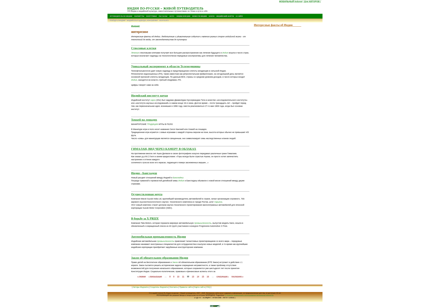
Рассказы (163, 16)
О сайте (239, 16)
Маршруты (139, 16)
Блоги (211, 16)
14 (198, 276)
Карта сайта (199, 287)
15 (203, 276)
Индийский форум (225, 16)
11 (183, 276)
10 (178, 276)
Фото (171, 16)
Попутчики (151, 16)
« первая (141, 276)
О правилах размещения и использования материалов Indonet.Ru (249, 295)
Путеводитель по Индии (121, 16)
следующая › (222, 276)
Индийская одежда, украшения (142, 20)
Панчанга (164, 20)
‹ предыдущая (155, 276)
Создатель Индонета (159, 287)
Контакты (174, 287)
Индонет (135, 26)
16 (208, 276)
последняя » (237, 276)
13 (193, 276)
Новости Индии (199, 16)
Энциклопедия (183, 16)
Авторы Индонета (140, 287)
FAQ (208, 287)
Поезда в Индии (117, 20)
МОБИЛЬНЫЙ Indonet (290, 1)
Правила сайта (186, 287)
